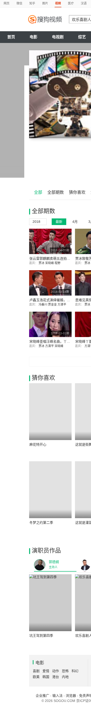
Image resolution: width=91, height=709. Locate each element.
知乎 (32, 3)
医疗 (71, 3)
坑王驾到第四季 (41, 635)
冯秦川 (43, 304)
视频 (58, 3)
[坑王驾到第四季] (50, 602)
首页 (11, 37)
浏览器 (71, 696)
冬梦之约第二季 (41, 522)
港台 (55, 677)
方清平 (62, 304)
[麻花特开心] (50, 411)
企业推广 (42, 696)
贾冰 (42, 263)
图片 (45, 3)
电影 (33, 37)
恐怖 (65, 671)
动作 (55, 671)
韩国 (45, 677)
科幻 (75, 671)
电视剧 (58, 37)
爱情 (45, 671)
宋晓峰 (50, 263)
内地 (65, 677)
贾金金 (53, 304)
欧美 (36, 677)
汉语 (84, 3)
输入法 (57, 696)
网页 (6, 3)
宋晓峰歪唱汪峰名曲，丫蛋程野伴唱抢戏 (60, 341)
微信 (19, 3)
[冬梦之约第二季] (50, 489)
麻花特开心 (37, 444)
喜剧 (36, 671)
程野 (58, 263)
